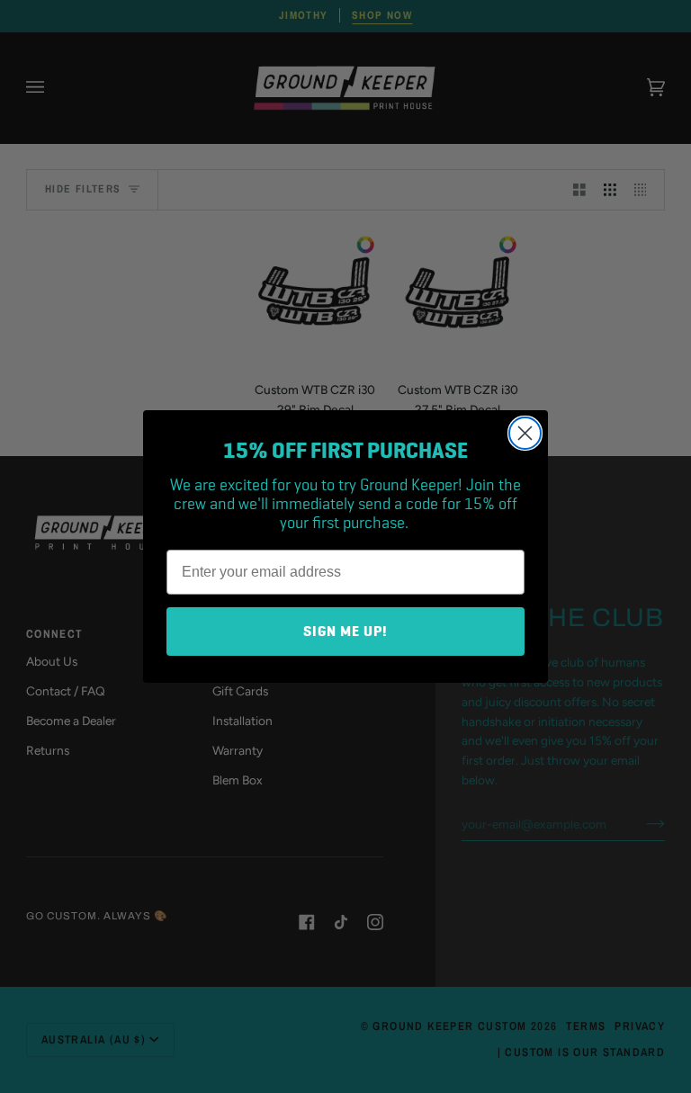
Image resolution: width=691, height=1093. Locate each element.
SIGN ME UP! (345, 632)
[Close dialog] (525, 433)
